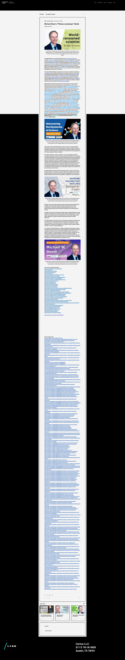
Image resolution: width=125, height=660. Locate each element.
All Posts (42, 14)
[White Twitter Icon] (10, 646)
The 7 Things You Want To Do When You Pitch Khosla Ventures (46, 616)
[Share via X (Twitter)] (47, 595)
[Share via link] (52, 595)
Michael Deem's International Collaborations (60, 616)
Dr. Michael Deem (5, 2)
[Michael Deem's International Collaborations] (62, 609)
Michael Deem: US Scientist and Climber (78, 616)
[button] (84, 14)
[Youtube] (15, 646)
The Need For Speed (50, 14)
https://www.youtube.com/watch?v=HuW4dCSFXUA (54, 315)
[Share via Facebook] (44, 595)
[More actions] (80, 21)
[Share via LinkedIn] (49, 595)
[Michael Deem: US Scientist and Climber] (78, 609)
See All (84, 603)
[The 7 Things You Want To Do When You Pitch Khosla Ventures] (47, 609)
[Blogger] (13, 646)
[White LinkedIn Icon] (8, 646)
